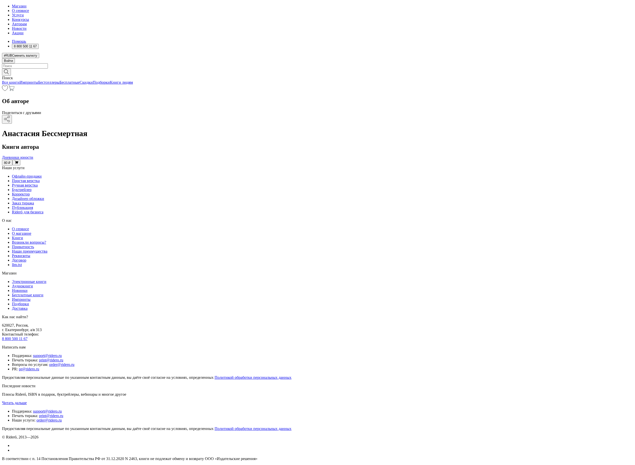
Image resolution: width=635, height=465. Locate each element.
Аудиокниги (22, 286)
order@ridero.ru (61, 364)
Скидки (86, 82)
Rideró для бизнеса (27, 212)
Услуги (18, 15)
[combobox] (317, 66)
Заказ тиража (23, 203)
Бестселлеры (49, 82)
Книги (17, 238)
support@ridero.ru (47, 355)
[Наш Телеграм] (14, 450)
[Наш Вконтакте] (14, 445)
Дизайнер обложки (28, 198)
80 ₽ (7, 163)
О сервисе (20, 10)
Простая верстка (26, 181)
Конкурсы (20, 19)
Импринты (29, 82)
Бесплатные (70, 82)
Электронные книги (29, 281)
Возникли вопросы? (29, 242)
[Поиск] (6, 72)
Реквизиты (21, 256)
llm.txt (17, 265)
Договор (19, 260)
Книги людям (121, 82)
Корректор (21, 194)
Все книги (11, 82)
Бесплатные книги (27, 295)
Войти (8, 61)
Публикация (22, 207)
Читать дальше (14, 403)
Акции (18, 33)
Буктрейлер (22, 190)
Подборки (101, 82)
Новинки (20, 290)
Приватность (23, 247)
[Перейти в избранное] (5, 89)
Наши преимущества (29, 251)
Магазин (19, 6)
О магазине (21, 233)
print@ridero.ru (51, 360)
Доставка (20, 308)
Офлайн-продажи (27, 176)
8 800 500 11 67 (15, 339)
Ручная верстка (25, 185)
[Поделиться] (7, 119)
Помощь (19, 41)
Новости (19, 28)
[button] (317, 71)
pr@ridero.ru (29, 369)
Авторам (19, 24)
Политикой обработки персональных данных (253, 377)
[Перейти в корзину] (11, 89)
